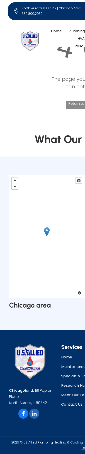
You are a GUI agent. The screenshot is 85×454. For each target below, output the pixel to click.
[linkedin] (34, 414)
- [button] (15, 186)
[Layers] (79, 180)
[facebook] (23, 414)
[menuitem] (56, 31)
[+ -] (47, 236)
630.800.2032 (32, 13)
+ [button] (15, 180)
